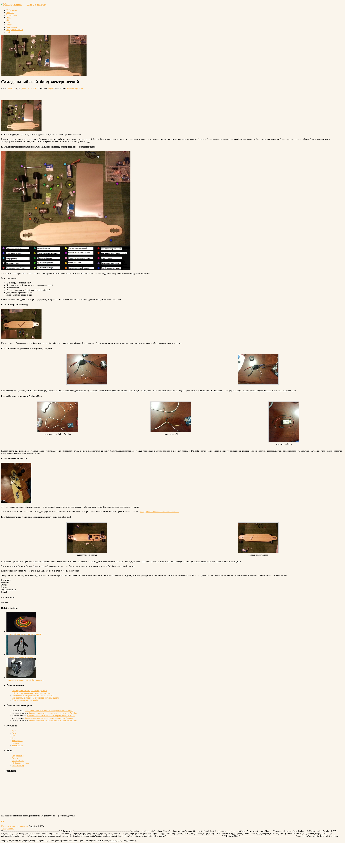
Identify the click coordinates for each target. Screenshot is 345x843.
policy (9, 32)
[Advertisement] (32, 94)
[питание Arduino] (283, 442)
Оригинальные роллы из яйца (25, 700)
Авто (8, 17)
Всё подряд (11, 10)
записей (18, 760)
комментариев (20, 763)
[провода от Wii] (170, 431)
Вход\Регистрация (14, 29)
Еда (8, 22)
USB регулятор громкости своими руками (31, 693)
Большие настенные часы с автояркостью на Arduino (49, 710)
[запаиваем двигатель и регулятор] (86, 384)
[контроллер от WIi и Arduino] (57, 431)
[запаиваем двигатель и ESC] (258, 384)
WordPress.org (18, 765)
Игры (9, 25)
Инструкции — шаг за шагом (14, 826)
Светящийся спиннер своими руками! (29, 690)
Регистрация (17, 756)
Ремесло (10, 12)
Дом (8, 20)
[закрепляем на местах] (86, 552)
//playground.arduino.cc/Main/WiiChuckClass (159, 511)
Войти (15, 758)
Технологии (12, 15)
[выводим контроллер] (258, 552)
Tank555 (11, 88)
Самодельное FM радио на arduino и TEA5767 (33, 695)
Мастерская (11, 27)
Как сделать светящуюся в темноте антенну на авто (35, 698)
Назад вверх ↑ (8, 829)
